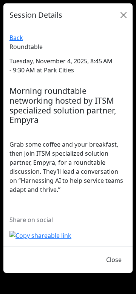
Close (114, 260)
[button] (111, 43)
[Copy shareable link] (40, 235)
